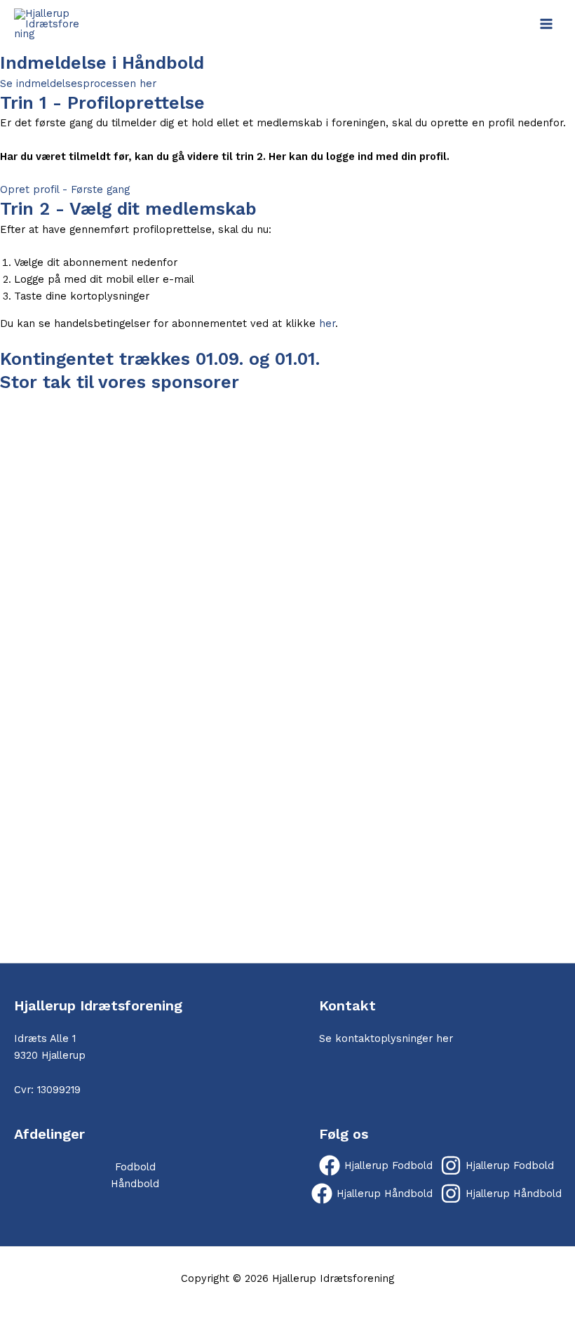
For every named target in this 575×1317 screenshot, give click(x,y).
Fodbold (135, 1167)
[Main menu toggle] (546, 24)
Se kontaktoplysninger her (386, 1038)
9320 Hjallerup (50, 1055)
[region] (287, 678)
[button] (287, 929)
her (327, 323)
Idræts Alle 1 (45, 1038)
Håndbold (135, 1183)
